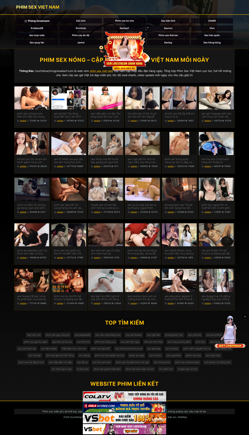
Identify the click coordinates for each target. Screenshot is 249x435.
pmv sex (200, 341)
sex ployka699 (82, 334)
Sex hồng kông (212, 42)
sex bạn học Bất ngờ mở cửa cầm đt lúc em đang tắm (105, 298)
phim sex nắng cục (105, 341)
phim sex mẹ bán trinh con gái (132, 362)
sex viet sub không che (108, 334)
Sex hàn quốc (212, 35)
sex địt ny (82, 362)
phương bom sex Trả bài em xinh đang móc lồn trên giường (178, 206)
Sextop (168, 42)
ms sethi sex (166, 368)
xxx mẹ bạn (35, 355)
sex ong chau (213, 355)
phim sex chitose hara (187, 362)
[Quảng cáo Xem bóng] (124, 396)
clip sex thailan (134, 334)
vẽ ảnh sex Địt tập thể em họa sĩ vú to (180, 115)
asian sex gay (136, 355)
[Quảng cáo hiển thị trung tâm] (124, 50)
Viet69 (212, 20)
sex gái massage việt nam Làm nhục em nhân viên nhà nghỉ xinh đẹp (216, 115)
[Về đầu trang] (241, 431)
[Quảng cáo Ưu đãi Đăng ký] (124, 407)
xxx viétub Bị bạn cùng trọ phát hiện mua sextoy (179, 252)
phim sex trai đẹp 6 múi (31, 362)
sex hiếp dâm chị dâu (60, 362)
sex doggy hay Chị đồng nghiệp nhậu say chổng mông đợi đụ (216, 298)
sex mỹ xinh (83, 341)
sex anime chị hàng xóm (217, 362)
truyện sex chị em (187, 368)
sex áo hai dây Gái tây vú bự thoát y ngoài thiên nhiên (142, 206)
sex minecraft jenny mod (128, 348)
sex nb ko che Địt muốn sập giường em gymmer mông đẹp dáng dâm (105, 161)
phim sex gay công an (58, 334)
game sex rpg (193, 355)
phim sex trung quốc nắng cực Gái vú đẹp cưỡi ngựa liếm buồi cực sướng (179, 161)
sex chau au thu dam (179, 341)
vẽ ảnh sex (83, 368)
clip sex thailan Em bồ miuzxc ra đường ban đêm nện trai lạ (217, 252)
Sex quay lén (37, 42)
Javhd (80, 42)
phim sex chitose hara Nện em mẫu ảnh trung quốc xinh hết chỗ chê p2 (32, 115)
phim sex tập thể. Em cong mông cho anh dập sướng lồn (68, 206)
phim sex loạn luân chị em (140, 368)
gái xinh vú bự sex (62, 341)
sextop (23, 120)
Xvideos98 (37, 28)
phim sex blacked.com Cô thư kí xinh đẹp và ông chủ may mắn (32, 252)
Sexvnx (168, 28)
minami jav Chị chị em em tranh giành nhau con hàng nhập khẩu (32, 161)
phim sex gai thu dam (35, 341)
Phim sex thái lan (168, 35)
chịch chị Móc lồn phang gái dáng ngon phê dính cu (31, 206)
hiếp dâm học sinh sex (74, 348)
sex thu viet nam (102, 362)
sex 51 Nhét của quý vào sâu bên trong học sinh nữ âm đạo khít (68, 161)
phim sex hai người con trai (109, 355)
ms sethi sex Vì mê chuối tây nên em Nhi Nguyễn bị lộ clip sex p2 (142, 115)
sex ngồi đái (153, 334)
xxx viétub (84, 355)
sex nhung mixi (162, 362)
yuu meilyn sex (223, 348)
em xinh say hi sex (62, 368)
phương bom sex (174, 334)
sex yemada (153, 348)
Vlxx (212, 28)
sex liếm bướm (49, 348)
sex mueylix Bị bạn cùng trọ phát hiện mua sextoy (31, 298)
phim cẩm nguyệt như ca (196, 348)
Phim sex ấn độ (80, 35)
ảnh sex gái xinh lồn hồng (60, 355)
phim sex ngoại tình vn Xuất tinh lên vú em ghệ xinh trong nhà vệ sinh (215, 206)
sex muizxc (155, 355)
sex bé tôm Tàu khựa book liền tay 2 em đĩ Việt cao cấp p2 (68, 115)
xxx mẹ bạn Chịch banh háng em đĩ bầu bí (215, 161)
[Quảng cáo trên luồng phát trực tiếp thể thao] (124, 429)
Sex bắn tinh (168, 20)
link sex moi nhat (153, 341)
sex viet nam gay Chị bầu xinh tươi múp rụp (105, 252)
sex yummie (194, 334)
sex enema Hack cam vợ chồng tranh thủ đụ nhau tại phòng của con (142, 298)
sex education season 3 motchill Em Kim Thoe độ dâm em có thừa (179, 298)
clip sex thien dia (27, 348)
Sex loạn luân (37, 35)
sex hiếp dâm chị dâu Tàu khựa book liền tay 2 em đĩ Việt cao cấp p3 (106, 115)
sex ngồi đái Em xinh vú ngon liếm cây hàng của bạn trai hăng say (141, 161)
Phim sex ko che (124, 20)
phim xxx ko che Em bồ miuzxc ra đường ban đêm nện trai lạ (69, 298)
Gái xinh (81, 20)
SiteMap (182, 417)
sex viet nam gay (130, 341)
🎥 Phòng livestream (37, 20)
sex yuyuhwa (174, 355)
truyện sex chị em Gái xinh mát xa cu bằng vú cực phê (104, 206)
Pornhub (81, 28)
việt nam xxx (34, 334)
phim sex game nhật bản (107, 368)
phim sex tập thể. (100, 348)
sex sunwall (172, 348)
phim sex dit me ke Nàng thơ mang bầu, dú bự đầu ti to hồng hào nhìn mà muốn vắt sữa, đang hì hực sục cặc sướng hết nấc (142, 252)
